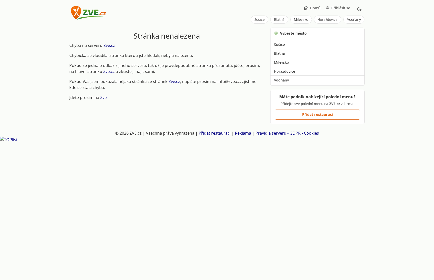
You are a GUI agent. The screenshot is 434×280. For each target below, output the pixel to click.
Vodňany (354, 19)
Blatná (279, 19)
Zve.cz (109, 45)
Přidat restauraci (317, 114)
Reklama (243, 133)
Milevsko (301, 19)
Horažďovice (327, 19)
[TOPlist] (9, 139)
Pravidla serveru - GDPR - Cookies (287, 133)
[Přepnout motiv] (359, 9)
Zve (103, 97)
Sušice (259, 19)
